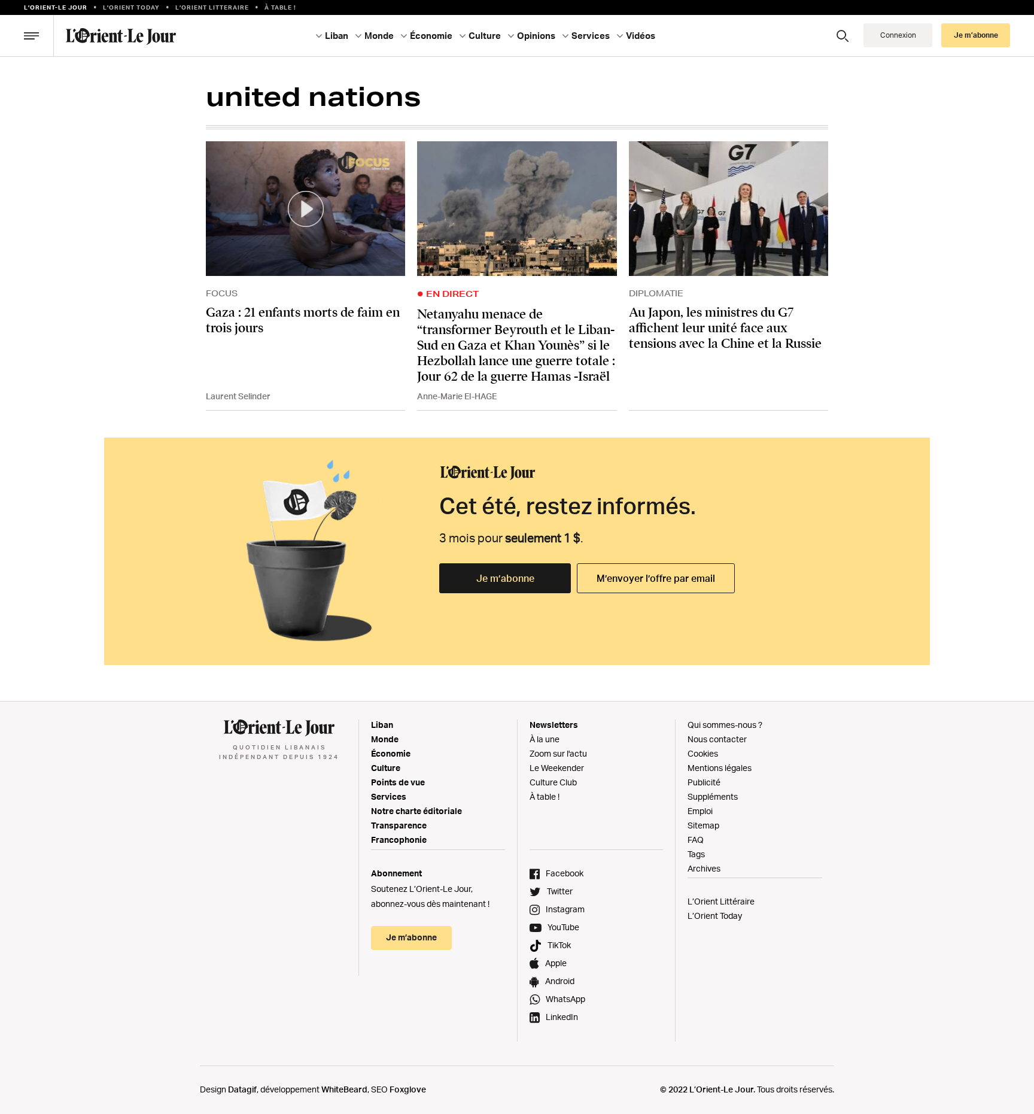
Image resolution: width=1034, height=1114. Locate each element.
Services (388, 796)
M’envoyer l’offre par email (656, 578)
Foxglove (408, 1089)
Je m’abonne (505, 578)
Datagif (242, 1089)
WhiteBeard (344, 1089)
